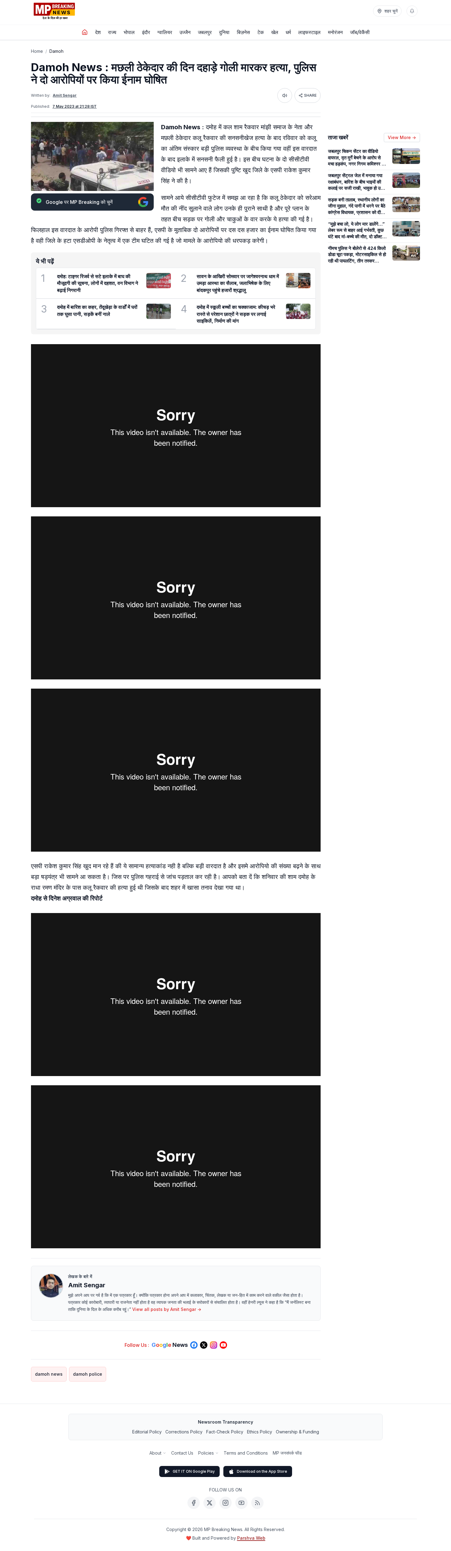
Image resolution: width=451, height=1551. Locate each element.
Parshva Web (251, 1538)
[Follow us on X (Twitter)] (203, 1345)
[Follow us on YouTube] (223, 1345)
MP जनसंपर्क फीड (287, 1453)
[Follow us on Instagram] (213, 1345)
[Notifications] (412, 11)
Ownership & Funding (297, 1431)
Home (37, 51)
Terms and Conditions (246, 1453)
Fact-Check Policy (224, 1431)
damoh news (49, 1374)
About (155, 1453)
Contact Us (182, 1453)
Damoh (56, 51)
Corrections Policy (183, 1431)
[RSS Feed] (257, 1503)
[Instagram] (225, 1503)
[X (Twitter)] (209, 1503)
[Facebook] (193, 1503)
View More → (402, 137)
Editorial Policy (147, 1431)
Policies (206, 1453)
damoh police (87, 1374)
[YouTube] (241, 1503)
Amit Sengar (65, 95)
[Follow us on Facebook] (194, 1345)
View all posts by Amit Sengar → (166, 1309)
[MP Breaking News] (54, 11)
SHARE (310, 95)
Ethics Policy (259, 1431)
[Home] (85, 32)
